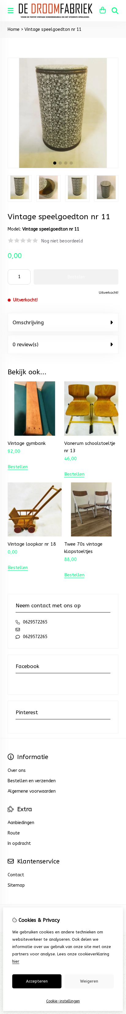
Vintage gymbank (27, 443)
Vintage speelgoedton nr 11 (52, 29)
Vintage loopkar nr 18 (32, 544)
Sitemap (16, 885)
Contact (16, 875)
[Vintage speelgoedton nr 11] (63, 166)
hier (15, 961)
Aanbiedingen (21, 822)
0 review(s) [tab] (26, 344)
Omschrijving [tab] (28, 322)
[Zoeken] (115, 10)
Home (14, 29)
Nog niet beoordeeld (62, 241)
